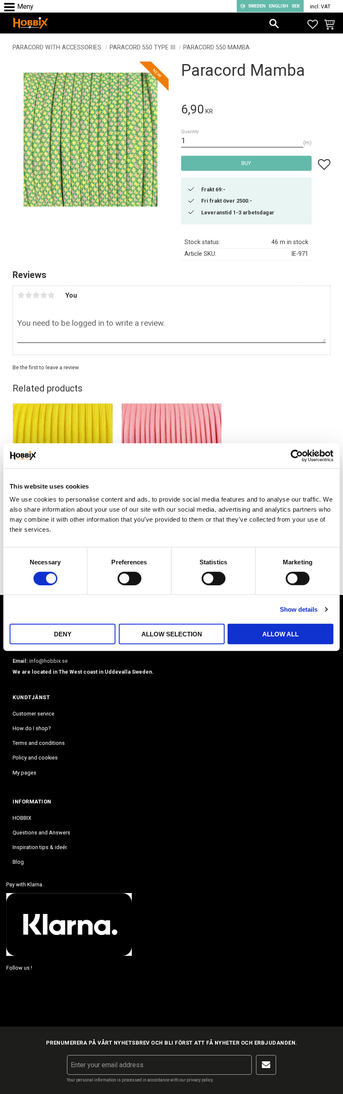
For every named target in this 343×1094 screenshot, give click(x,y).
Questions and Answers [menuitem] (41, 832)
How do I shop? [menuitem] (32, 728)
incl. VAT (320, 6)
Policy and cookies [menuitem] (35, 757)
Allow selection (171, 634)
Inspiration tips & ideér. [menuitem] (40, 847)
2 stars (28, 295)
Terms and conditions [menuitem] (39, 743)
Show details (298, 609)
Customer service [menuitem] (33, 713)
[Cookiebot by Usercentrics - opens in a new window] (296, 455)
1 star (21, 295)
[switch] (129, 578)
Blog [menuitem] (18, 862)
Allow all (280, 634)
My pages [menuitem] (24, 773)
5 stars (51, 295)
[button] (11, 7)
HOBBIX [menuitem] (22, 818)
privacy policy (199, 1080)
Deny (63, 634)
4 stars (43, 295)
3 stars (36, 295)
